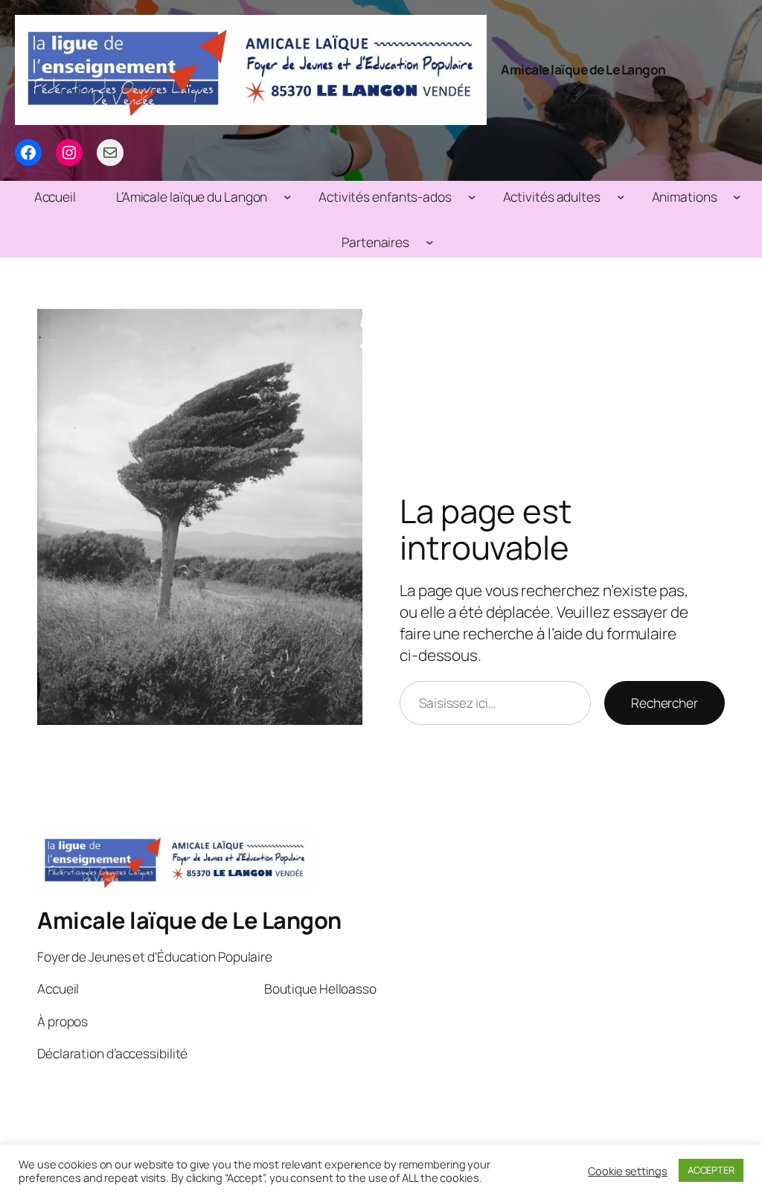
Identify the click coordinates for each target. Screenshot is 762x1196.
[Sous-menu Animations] (736, 196)
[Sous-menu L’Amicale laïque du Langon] (287, 196)
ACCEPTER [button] (711, 1170)
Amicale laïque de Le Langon (583, 69)
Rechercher (664, 702)
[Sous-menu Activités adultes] (620, 196)
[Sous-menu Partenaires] (429, 242)
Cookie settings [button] (627, 1170)
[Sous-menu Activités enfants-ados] (472, 196)
